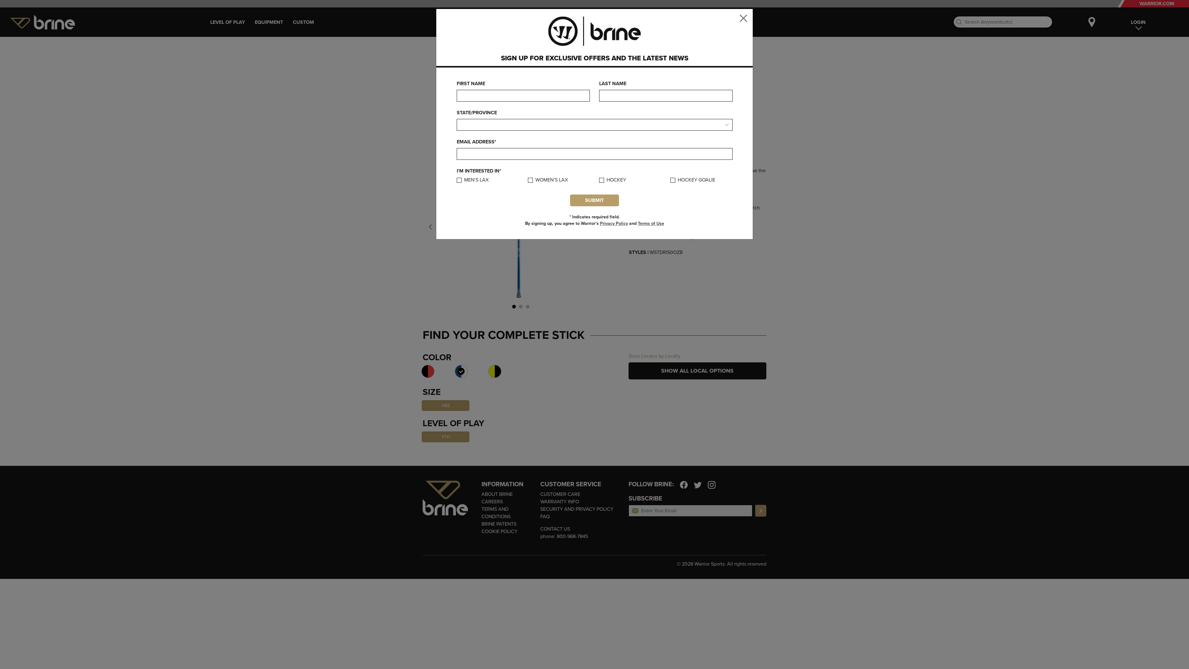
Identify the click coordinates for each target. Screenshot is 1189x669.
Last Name (612, 84)
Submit (594, 200)
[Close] (743, 18)
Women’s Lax (551, 180)
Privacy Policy (614, 223)
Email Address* (476, 142)
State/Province (477, 113)
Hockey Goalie (696, 180)
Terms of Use (651, 223)
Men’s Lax (476, 180)
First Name (471, 84)
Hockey (616, 180)
